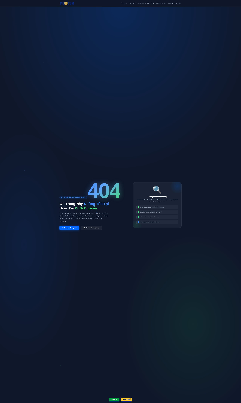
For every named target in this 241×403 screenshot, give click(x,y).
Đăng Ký (114, 399)
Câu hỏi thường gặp (92, 228)
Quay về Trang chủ (70, 228)
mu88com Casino (161, 3)
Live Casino (140, 3)
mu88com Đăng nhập (174, 3)
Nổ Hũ (152, 3)
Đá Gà (147, 3)
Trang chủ (124, 3)
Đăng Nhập (126, 399)
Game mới (132, 3)
